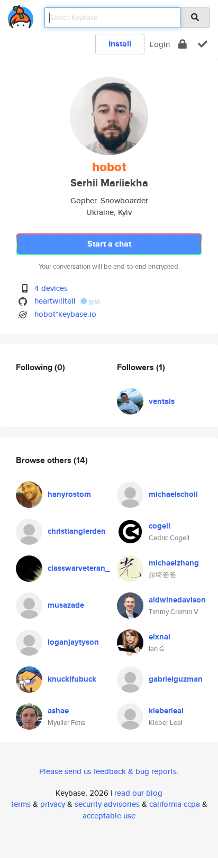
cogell (159, 526)
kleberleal (166, 710)
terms (21, 803)
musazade (66, 605)
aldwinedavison (177, 600)
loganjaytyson (73, 642)
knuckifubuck (72, 679)
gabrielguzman (176, 679)
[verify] (202, 44)
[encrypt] (182, 44)
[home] (20, 14)
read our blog (138, 792)
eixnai (159, 637)
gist (93, 301)
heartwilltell (55, 300)
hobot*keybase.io (65, 313)
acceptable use (109, 815)
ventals (162, 401)
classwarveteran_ (79, 568)
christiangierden (77, 531)
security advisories (107, 803)
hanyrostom (69, 494)
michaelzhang (174, 563)
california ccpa (174, 803)
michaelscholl (173, 494)
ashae (58, 710)
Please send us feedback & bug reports (108, 771)
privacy (52, 803)
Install (119, 43)
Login (160, 44)
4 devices (51, 288)
